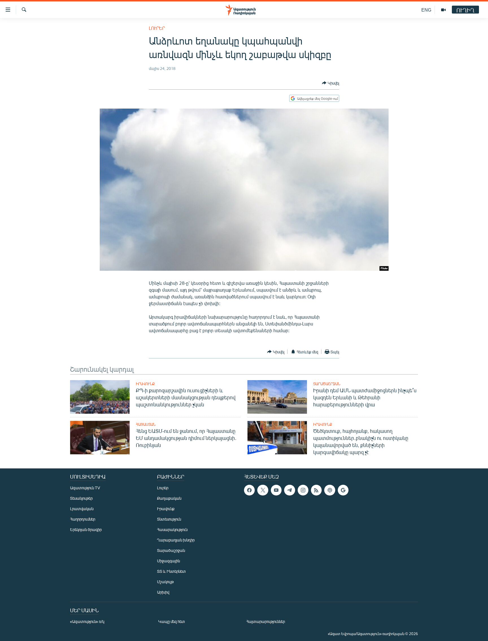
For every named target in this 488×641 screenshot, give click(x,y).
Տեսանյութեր (81, 498)
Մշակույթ (165, 581)
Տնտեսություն (169, 519)
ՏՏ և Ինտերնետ (171, 571)
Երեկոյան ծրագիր (86, 529)
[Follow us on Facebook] (249, 490)
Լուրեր (157, 28)
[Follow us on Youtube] (276, 490)
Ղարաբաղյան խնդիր (176, 540)
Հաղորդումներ (82, 519)
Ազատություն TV (85, 487)
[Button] (330, 83)
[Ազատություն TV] (443, 10)
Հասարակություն (172, 529)
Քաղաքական (169, 498)
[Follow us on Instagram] (303, 490)
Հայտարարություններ (265, 621)
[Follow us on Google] (343, 490)
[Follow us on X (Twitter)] (262, 490)
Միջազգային (168, 560)
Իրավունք (145, 384)
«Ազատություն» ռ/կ (87, 621)
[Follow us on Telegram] (289, 490)
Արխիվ (163, 592)
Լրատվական (81, 508)
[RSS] (316, 490)
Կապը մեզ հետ (171, 621)
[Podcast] (329, 490)
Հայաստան (146, 424)
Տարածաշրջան (326, 384)
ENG (426, 9)
